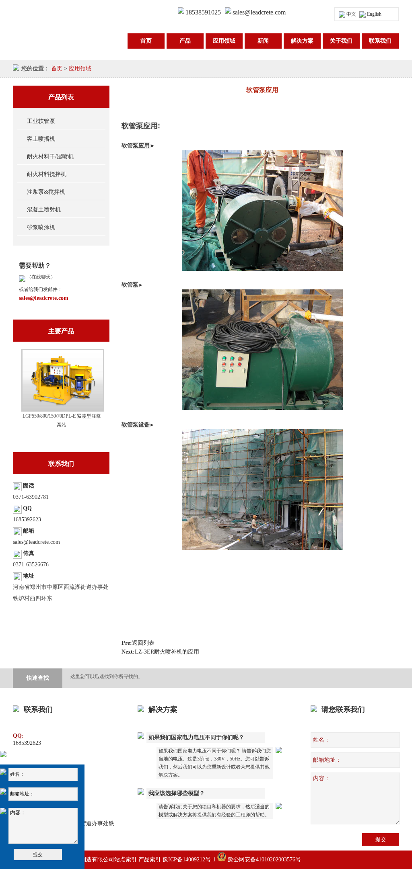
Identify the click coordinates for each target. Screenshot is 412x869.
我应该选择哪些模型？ (176, 793)
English (374, 14)
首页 (146, 41)
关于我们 (341, 41)
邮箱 (28, 531)
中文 (351, 14)
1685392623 (27, 519)
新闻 (263, 41)
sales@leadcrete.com (259, 12)
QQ (27, 508)
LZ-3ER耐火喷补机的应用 (167, 652)
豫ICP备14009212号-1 (189, 860)
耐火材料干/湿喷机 (50, 157)
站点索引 (125, 860)
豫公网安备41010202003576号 (263, 860)
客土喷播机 (41, 139)
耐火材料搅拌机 (46, 174)
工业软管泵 (41, 121)
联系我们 (380, 41)
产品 (185, 41)
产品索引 (149, 860)
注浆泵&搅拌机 (46, 192)
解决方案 (302, 41)
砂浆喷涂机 (41, 227)
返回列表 (143, 643)
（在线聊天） (40, 277)
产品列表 (61, 97)
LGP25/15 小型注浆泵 (61, 416)
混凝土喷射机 (44, 210)
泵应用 (141, 145)
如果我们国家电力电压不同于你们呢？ (196, 737)
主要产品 (61, 331)
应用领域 (224, 41)
